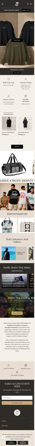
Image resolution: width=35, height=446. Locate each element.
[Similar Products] (13, 119)
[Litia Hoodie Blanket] (25, 124)
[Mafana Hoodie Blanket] (9, 124)
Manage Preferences (11, 442)
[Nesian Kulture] (17, 4)
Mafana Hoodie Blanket (8, 132)
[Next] (19, 142)
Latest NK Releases (8, 113)
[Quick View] (13, 123)
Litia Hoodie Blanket (23, 132)
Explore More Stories (17, 270)
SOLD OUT (26, 10)
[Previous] (15, 142)
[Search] (27, 3)
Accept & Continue (23, 442)
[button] (2, 3)
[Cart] (30, 3)
